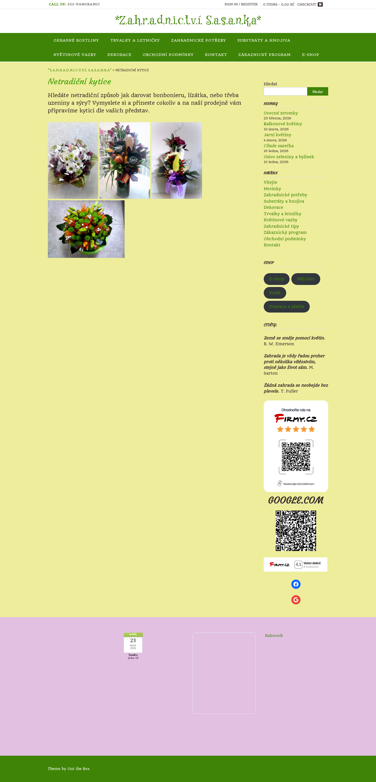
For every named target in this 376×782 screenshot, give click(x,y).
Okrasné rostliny (76, 40)
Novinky (272, 188)
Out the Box (79, 769)
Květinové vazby (74, 54)
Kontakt (216, 54)
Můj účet (306, 279)
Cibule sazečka (279, 145)
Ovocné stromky (281, 113)
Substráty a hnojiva (263, 40)
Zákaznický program (264, 54)
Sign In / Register (241, 4)
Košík (275, 292)
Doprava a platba (286, 306)
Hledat (270, 84)
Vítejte (270, 182)
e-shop (310, 54)
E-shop (276, 279)
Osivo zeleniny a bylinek (289, 156)
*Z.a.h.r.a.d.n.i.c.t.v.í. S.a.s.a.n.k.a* (188, 21)
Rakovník (274, 635)
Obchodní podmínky (168, 54)
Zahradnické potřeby (198, 40)
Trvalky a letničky (135, 40)
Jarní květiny (277, 134)
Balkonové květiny (283, 123)
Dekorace (119, 54)
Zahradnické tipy (281, 226)
